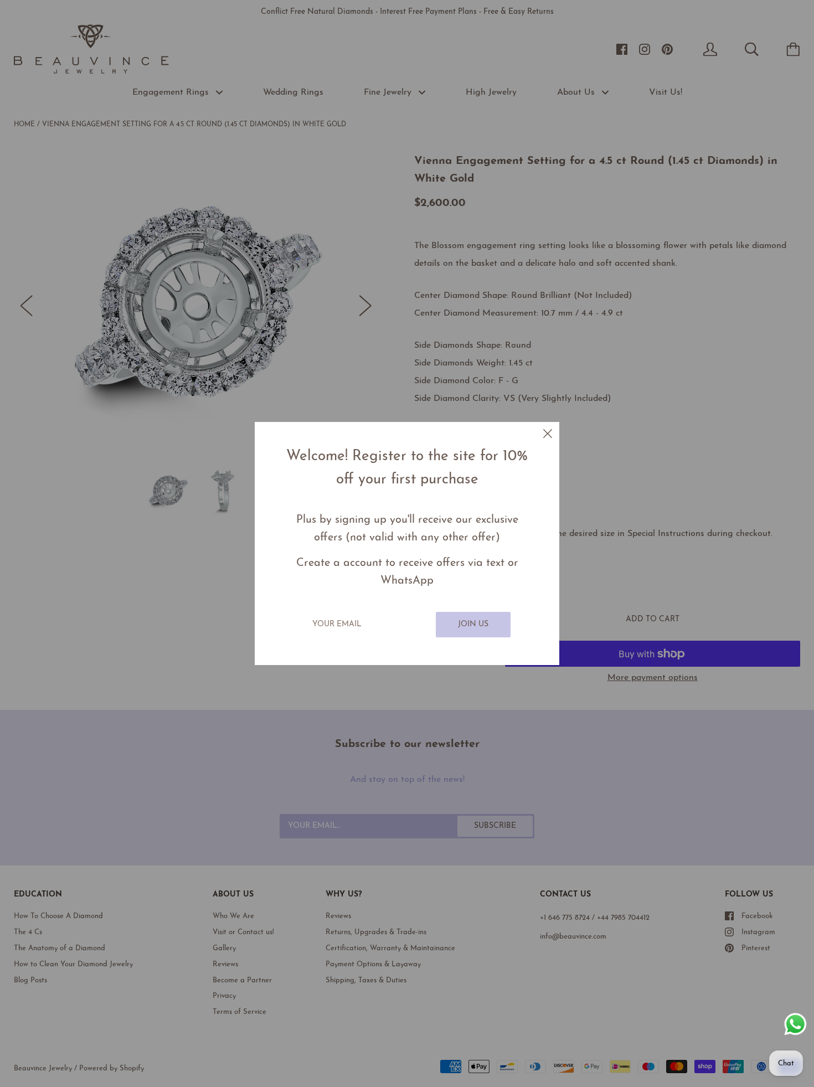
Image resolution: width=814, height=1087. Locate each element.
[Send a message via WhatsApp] (795, 1024)
